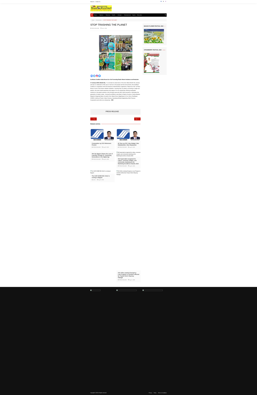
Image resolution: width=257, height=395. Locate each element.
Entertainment (127, 15)
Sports (133, 15)
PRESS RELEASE (95, 28)
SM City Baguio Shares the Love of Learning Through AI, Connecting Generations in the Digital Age (102, 155)
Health (113, 15)
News (95, 15)
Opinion (101, 15)
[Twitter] (94, 76)
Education (139, 15)
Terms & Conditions (162, 392)
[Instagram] (97, 76)
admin (94, 179)
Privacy (150, 392)
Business (108, 15)
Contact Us (97, 1)
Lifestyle (120, 15)
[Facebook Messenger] (99, 76)
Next (137, 118)
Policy (155, 392)
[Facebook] (91, 76)
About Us (92, 1)
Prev (94, 118)
